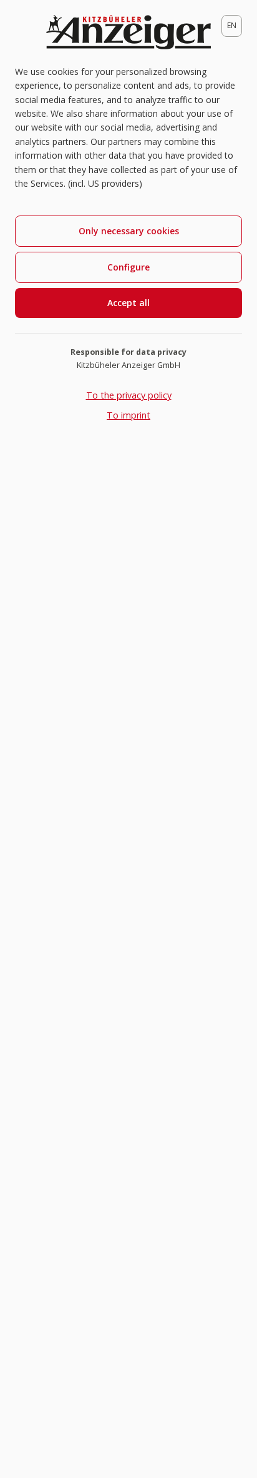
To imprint (128, 415)
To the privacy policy (129, 395)
